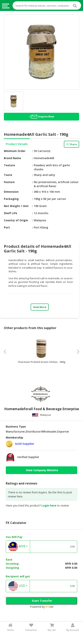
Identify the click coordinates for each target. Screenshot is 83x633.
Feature (9, 182)
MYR (21, 546)
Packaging (11, 199)
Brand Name (12, 158)
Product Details (17, 144)
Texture (9, 165)
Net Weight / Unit (16, 206)
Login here (49, 505)
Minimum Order (14, 151)
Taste (8, 175)
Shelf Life (10, 213)
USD (21, 586)
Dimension (11, 191)
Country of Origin (16, 220)
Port (7, 227)
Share (73, 144)
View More (39, 307)
